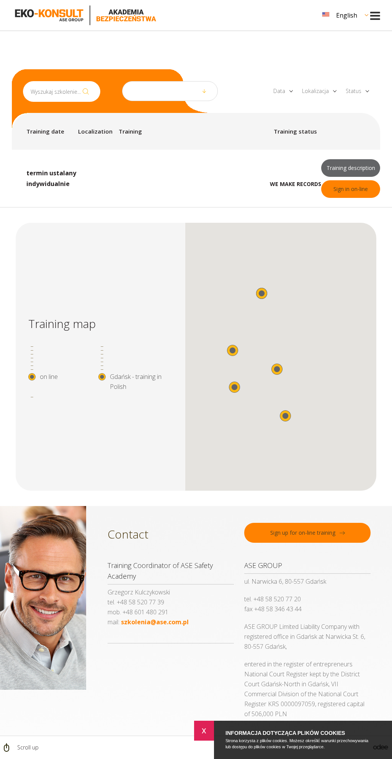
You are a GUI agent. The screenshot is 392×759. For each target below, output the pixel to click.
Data (279, 91)
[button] (285, 415)
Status (353, 91)
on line (49, 376)
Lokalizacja (315, 91)
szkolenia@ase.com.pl (155, 622)
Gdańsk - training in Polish (136, 381)
